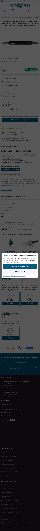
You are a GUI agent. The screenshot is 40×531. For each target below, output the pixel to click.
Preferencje (20, 271)
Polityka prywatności (18, 276)
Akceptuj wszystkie (20, 266)
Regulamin (6, 276)
